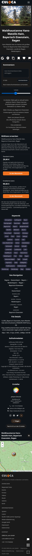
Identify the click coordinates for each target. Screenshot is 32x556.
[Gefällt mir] (24, 58)
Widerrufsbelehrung (23, 205)
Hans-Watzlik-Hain (8, 243)
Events (4, 490)
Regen (26, 256)
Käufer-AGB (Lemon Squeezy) (11, 517)
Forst (18, 236)
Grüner (17, 239)
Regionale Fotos (7, 487)
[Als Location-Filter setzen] (8, 58)
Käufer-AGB (5, 553)
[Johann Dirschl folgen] (21, 415)
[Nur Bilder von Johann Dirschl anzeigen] (16, 390)
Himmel (17, 246)
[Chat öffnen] (28, 539)
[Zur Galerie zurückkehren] (28, 545)
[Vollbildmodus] (28, 552)
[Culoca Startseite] (9, 2)
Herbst (17, 243)
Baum (25, 220)
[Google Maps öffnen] (2, 58)
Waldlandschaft (22, 266)
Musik (4, 498)
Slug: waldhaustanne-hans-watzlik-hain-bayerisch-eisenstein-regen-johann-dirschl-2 (16, 329)
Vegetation (9, 262)
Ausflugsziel (18, 220)
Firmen (4, 493)
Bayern (15, 226)
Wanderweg (14, 269)
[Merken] (19, 58)
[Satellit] (29, 435)
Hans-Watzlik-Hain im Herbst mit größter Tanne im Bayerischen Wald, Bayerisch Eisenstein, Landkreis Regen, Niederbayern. (16, 48)
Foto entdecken (16, 125)
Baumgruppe (7, 223)
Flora (12, 236)
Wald (16, 262)
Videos (4, 495)
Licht (25, 249)
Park (15, 256)
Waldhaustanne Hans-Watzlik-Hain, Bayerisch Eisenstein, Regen (16, 35)
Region (7, 280)
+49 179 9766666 (17, 406)
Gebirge (25, 236)
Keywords (16, 215)
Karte (3, 503)
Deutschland (8, 233)
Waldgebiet (23, 262)
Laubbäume (17, 249)
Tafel (19, 259)
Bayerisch (25, 223)
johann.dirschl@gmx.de (17, 408)
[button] (14, 454)
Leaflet (14, 471)
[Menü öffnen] (28, 2)
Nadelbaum (8, 253)
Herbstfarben (25, 243)
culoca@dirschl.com (8, 538)
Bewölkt (8, 230)
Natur (15, 253)
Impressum (5, 525)
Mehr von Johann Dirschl (16, 117)
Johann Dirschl (16, 397)
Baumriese (17, 223)
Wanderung (5, 269)
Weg (22, 269)
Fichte (6, 236)
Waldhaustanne (10, 266)
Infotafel (24, 246)
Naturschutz (23, 253)
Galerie (4, 501)
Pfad (20, 256)
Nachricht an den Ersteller (16, 426)
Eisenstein (17, 233)
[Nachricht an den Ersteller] (29, 58)
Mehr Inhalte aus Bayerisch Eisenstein (16, 110)
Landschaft (8, 249)
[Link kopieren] (13, 58)
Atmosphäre (8, 220)
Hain (23, 239)
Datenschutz (6, 528)
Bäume (24, 230)
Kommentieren (22, 80)
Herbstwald (9, 246)
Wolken (28, 269)
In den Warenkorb (16, 173)
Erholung (25, 233)
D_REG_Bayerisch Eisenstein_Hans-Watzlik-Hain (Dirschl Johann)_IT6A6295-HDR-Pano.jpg (16, 323)
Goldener (9, 239)
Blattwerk (16, 230)
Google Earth (6, 522)
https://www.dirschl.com (17, 411)
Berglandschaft (24, 226)
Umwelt (25, 259)
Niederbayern (7, 256)
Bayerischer (7, 226)
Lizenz (4, 514)
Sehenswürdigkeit (9, 259)
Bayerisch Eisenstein (16, 285)
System (4, 511)
